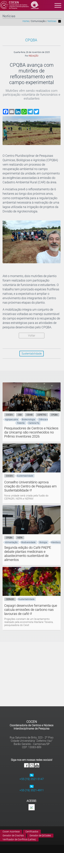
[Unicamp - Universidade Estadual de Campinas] (35, 5)
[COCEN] (14, 5)
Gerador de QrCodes (40, 835)
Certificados (31, 831)
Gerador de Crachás (13, 835)
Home (26, 21)
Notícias (52, 21)
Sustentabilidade (32, 353)
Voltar (31, 335)
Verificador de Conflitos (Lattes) (19, 839)
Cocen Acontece (11, 831)
